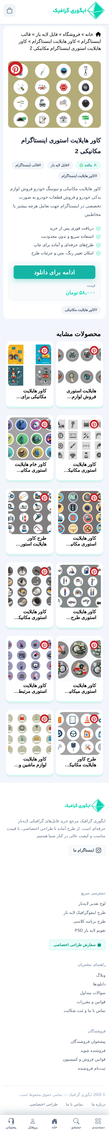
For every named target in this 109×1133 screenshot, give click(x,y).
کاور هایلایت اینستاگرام (54, 41)
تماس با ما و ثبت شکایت (85, 1010)
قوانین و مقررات (91, 1001)
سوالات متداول (93, 992)
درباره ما (99, 1104)
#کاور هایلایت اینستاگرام (79, 176)
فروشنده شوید (93, 1050)
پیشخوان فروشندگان (88, 1041)
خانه (89, 34)
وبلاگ (101, 975)
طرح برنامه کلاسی (89, 921)
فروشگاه (71, 34)
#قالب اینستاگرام (28, 165)
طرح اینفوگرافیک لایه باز (85, 912)
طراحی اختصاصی (43, 1104)
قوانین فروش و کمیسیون (84, 1059)
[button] (54, 94)
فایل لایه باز (47, 34)
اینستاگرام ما (83, 850)
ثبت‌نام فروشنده (92, 1068)
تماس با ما (74, 1104)
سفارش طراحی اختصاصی (74, 945)
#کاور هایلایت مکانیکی (81, 310)
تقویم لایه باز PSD (90, 930)
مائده (88, 165)
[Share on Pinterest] (94, 350)
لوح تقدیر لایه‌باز (92, 903)
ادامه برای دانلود (54, 272)
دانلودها (99, 984)
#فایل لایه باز (60, 165)
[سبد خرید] (9, 10)
